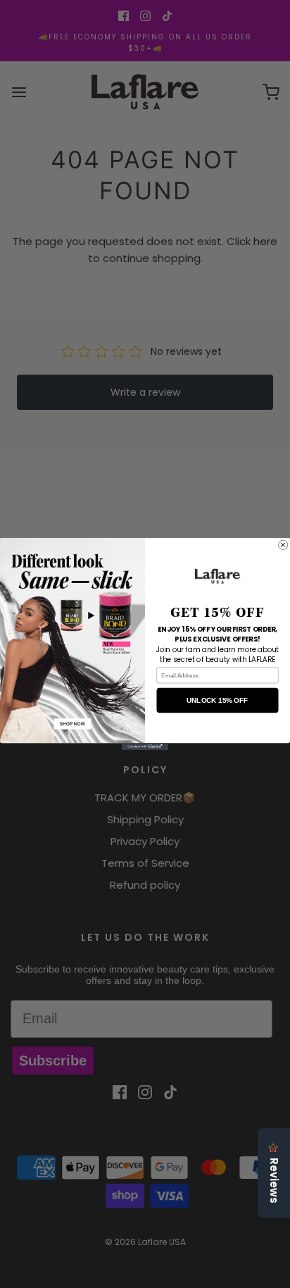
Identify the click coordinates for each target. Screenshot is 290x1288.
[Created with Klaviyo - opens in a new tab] (145, 746)
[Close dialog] (283, 544)
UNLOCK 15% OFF (217, 700)
